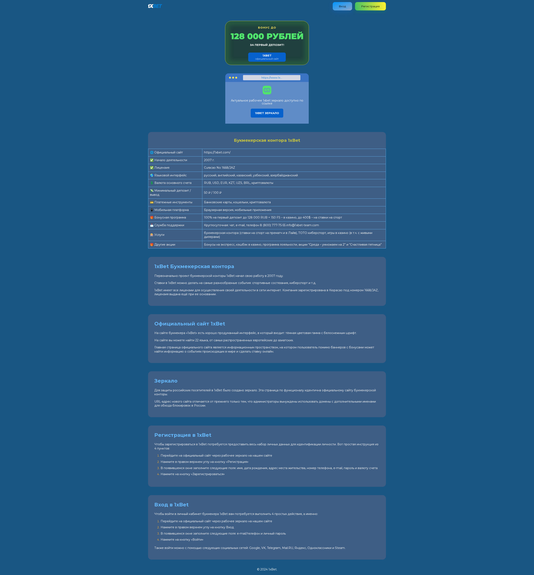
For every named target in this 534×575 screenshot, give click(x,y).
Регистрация (370, 6)
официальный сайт (267, 57)
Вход (342, 6)
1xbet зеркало (267, 113)
